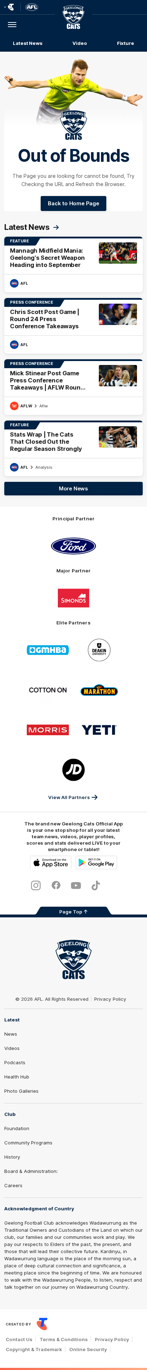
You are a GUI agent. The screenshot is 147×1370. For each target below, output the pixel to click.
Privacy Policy (110, 999)
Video (79, 43)
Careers (13, 1185)
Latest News (27, 43)
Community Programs (28, 1142)
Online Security (88, 1349)
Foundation (16, 1128)
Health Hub (16, 1077)
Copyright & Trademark (34, 1349)
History (12, 1157)
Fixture (125, 43)
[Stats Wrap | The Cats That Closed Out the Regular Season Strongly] (73, 448)
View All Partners (69, 797)
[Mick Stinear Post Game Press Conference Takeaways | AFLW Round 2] (73, 387)
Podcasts (14, 1062)
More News (73, 488)
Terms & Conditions (64, 1339)
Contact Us (19, 1339)
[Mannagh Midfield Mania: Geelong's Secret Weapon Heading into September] (73, 264)
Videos (12, 1048)
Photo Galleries (21, 1091)
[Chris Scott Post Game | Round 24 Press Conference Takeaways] (73, 326)
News (10, 1034)
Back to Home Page (73, 203)
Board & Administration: (31, 1171)
